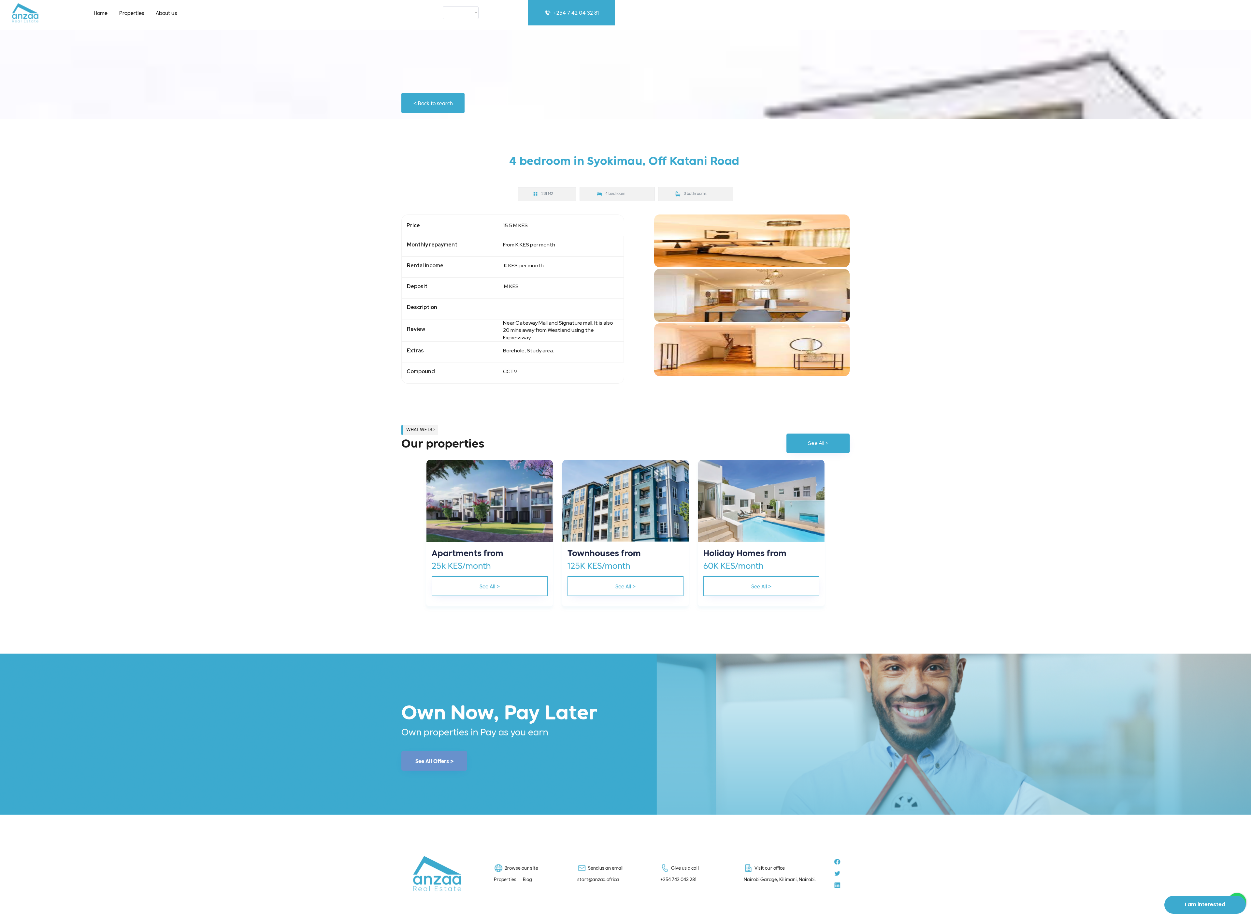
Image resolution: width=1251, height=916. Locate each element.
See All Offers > (434, 760)
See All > (818, 443)
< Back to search (433, 103)
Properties (131, 12)
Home (101, 12)
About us (166, 12)
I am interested (1205, 904)
